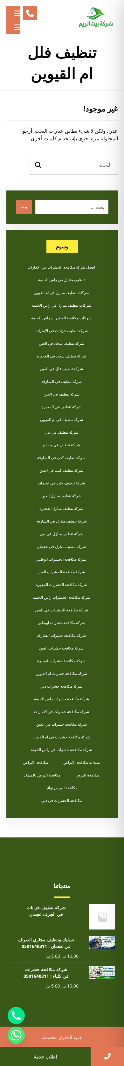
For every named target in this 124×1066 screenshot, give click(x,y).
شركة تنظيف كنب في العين (61, 470)
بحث (24, 207)
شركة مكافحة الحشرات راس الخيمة (61, 597)
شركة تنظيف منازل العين (61, 495)
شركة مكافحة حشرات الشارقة (61, 635)
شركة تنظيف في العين (61, 394)
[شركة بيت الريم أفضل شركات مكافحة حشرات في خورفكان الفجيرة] (95, 17)
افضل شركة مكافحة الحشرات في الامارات (61, 267)
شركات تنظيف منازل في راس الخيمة (61, 305)
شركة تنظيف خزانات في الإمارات (61, 330)
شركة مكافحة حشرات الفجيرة (61, 660)
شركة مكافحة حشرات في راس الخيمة (61, 749)
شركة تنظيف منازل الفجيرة (61, 508)
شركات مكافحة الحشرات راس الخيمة (61, 318)
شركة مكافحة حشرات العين (61, 648)
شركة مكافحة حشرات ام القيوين (61, 673)
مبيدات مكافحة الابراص (81, 762)
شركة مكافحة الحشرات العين (61, 572)
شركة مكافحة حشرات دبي (61, 686)
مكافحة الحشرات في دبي (61, 800)
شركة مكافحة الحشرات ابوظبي (61, 559)
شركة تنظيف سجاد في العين (61, 343)
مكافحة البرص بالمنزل (42, 775)
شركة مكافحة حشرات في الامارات (61, 711)
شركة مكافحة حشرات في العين (61, 724)
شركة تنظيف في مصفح (61, 445)
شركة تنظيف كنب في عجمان (61, 483)
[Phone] (16, 1015)
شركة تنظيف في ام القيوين (61, 419)
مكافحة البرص (87, 775)
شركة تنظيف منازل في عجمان (61, 546)
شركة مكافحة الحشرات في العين (61, 610)
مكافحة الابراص (35, 762)
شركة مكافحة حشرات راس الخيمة (61, 699)
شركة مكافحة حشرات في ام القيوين (61, 737)
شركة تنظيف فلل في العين (61, 368)
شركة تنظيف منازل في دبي (61, 533)
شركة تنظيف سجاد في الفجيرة (61, 356)
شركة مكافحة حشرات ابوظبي (61, 622)
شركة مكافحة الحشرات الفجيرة (61, 584)
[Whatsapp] (16, 1035)
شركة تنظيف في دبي (61, 432)
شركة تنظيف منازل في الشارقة (61, 521)
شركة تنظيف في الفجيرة (61, 407)
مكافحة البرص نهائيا (61, 787)
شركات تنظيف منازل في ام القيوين (61, 292)
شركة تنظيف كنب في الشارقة (61, 457)
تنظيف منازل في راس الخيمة (61, 280)
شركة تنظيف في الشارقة (61, 381)
